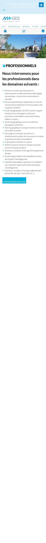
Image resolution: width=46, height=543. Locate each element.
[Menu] (41, 4)
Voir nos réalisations (14, 182)
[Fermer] (4, 9)
